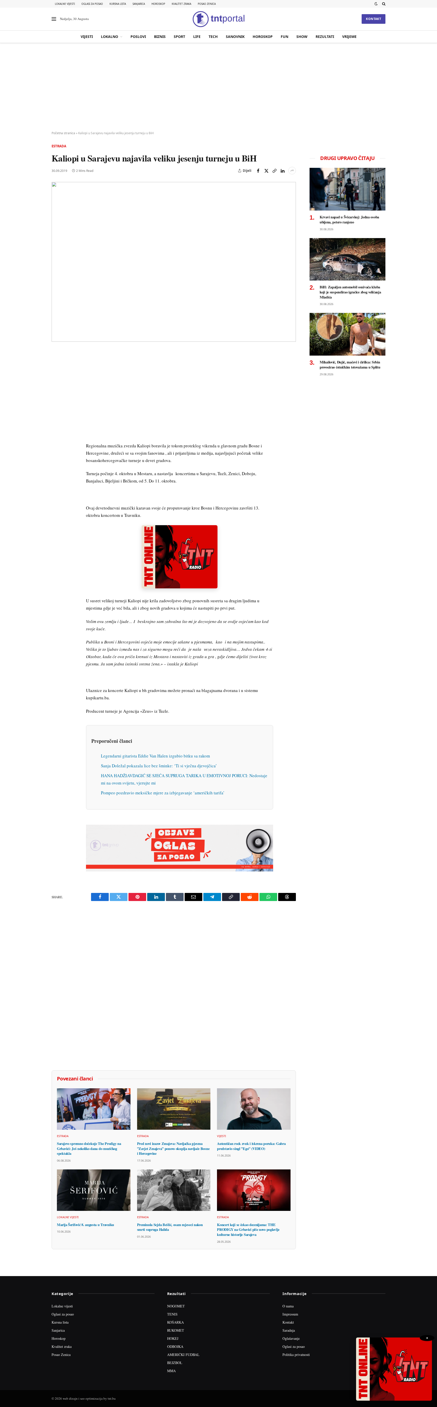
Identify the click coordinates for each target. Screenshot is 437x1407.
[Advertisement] (218, 87)
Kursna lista (118, 4)
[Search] (383, 4)
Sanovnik (235, 36)
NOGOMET (176, 1306)
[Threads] (56, 471)
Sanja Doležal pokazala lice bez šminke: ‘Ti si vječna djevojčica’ (159, 766)
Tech (213, 36)
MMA (171, 1370)
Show (302, 36)
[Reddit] (56, 436)
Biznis (160, 36)
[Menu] (54, 19)
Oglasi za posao (92, 4)
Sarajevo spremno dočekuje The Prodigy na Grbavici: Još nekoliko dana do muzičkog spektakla (89, 1148)
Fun (284, 36)
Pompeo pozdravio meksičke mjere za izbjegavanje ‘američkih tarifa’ (163, 793)
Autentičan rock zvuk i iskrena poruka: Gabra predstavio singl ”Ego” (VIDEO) (251, 1146)
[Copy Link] (274, 170)
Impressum (290, 1314)
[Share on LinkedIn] (282, 170)
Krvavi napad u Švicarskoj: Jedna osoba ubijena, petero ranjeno (349, 219)
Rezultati (325, 36)
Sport (179, 36)
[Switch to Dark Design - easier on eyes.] (376, 4)
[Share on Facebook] (258, 170)
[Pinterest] (56, 389)
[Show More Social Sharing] (292, 170)
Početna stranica (63, 133)
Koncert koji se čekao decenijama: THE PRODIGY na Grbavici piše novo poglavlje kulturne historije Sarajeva (248, 1229)
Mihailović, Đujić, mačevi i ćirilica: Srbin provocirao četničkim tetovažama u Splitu (350, 365)
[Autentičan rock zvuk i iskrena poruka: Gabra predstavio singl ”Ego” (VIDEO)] (254, 1108)
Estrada (59, 146)
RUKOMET (175, 1330)
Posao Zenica (207, 4)
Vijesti (87, 36)
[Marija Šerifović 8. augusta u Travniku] (93, 1190)
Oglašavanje (291, 1338)
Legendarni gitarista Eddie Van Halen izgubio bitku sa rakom (155, 756)
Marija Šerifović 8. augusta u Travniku (85, 1224)
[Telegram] (56, 447)
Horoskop (158, 4)
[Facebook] (56, 366)
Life (197, 36)
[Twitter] (56, 378)
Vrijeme (349, 36)
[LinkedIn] (56, 424)
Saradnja (288, 1330)
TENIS (172, 1314)
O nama (288, 1306)
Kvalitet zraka (181, 4)
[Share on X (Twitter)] (266, 170)
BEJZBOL (174, 1362)
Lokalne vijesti (65, 4)
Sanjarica (139, 4)
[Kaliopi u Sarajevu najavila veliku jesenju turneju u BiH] (174, 261)
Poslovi (138, 36)
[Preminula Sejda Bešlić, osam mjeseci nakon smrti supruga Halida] (174, 1190)
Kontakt (373, 19)
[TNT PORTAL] (218, 19)
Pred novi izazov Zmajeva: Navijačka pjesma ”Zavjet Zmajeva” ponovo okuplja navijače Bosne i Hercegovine (173, 1148)
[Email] (56, 401)
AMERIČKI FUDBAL (183, 1354)
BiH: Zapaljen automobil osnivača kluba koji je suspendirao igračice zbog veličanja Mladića (350, 292)
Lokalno (109, 36)
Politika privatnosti (296, 1354)
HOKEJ (172, 1338)
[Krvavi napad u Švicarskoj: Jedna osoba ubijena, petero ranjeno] (347, 189)
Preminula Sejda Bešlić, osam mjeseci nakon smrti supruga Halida (170, 1227)
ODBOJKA (175, 1346)
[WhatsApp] (56, 459)
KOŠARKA (175, 1322)
